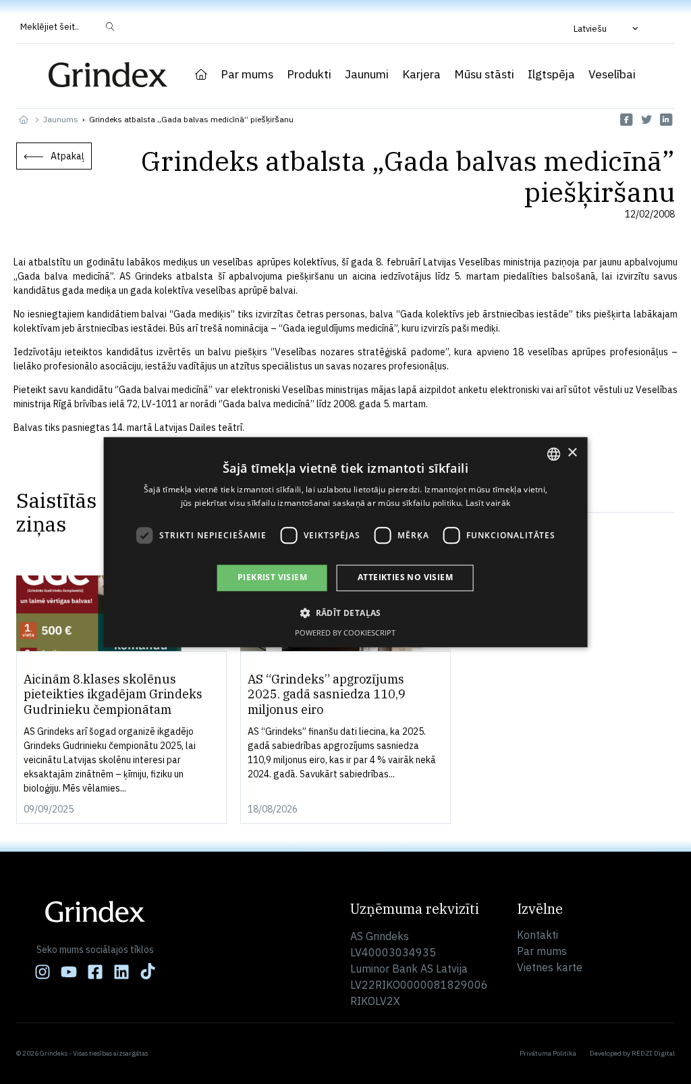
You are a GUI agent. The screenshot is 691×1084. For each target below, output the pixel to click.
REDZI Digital (653, 1053)
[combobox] (553, 454)
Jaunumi (367, 74)
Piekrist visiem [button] (272, 578)
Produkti (309, 74)
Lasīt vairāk (488, 503)
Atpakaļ (67, 156)
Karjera (421, 74)
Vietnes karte (549, 967)
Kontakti (537, 934)
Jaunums (60, 119)
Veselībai (612, 74)
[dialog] (346, 542)
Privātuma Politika (548, 1053)
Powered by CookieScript (345, 632)
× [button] (572, 453)
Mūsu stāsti (484, 74)
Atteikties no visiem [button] (405, 578)
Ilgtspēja (551, 74)
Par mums (247, 74)
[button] (607, 28)
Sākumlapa (201, 74)
